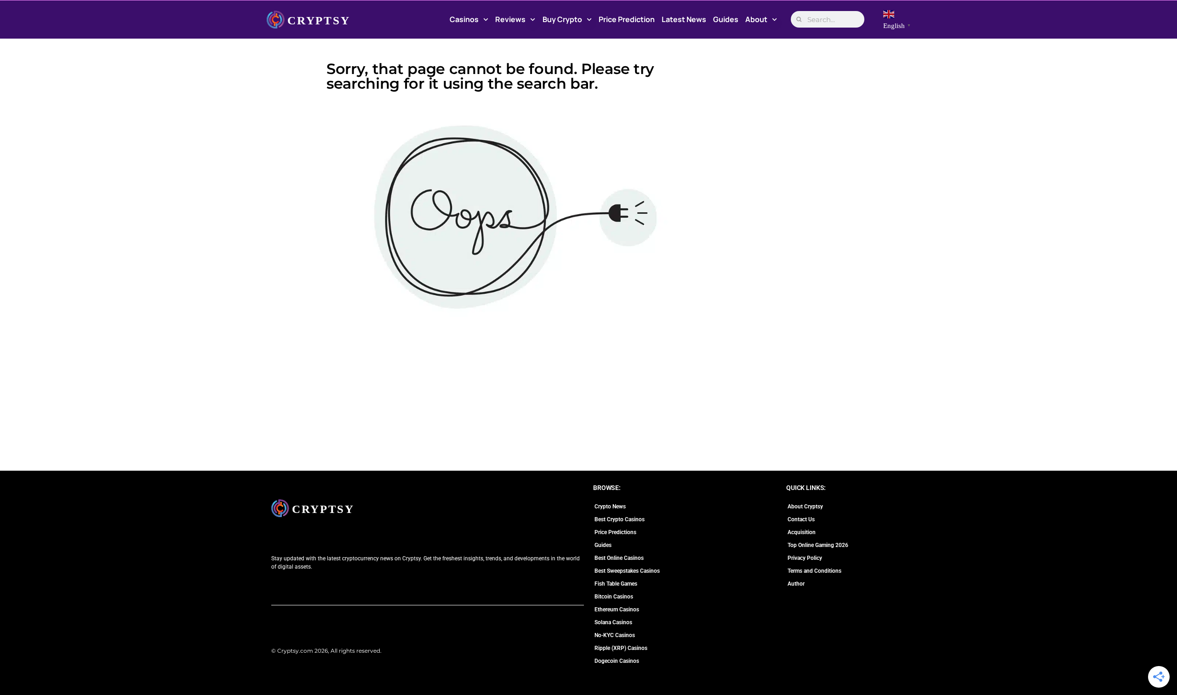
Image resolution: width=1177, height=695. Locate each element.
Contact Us (801, 519)
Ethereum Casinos (616, 609)
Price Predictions (615, 532)
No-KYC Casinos (614, 635)
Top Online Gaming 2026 (818, 545)
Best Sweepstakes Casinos (627, 571)
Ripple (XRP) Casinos (620, 648)
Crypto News (610, 506)
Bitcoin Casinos (613, 596)
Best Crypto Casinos (619, 519)
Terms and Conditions (814, 571)
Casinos (464, 19)
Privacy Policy (805, 558)
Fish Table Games (615, 584)
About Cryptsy (805, 506)
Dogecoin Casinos (616, 661)
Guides (725, 19)
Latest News (684, 19)
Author (796, 584)
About (756, 19)
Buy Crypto (562, 19)
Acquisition (802, 532)
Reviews (510, 19)
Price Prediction (627, 19)
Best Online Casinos (619, 558)
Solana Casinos (613, 622)
